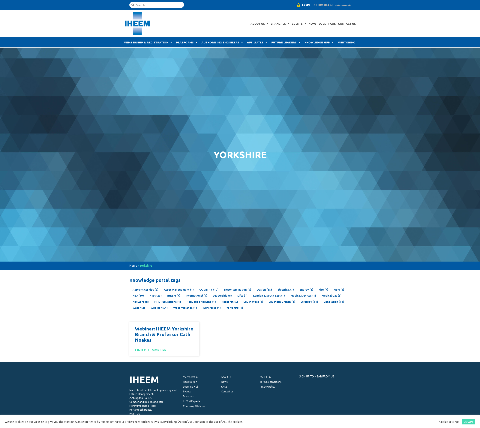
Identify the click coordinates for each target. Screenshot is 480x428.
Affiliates (255, 42)
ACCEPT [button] (468, 421)
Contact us (347, 23)
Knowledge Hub (317, 42)
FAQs (332, 23)
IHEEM (144, 379)
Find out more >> (150, 350)
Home (133, 265)
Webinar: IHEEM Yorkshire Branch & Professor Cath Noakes (164, 334)
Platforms (185, 42)
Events (297, 23)
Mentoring (347, 42)
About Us (257, 23)
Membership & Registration (146, 42)
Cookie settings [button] (449, 421)
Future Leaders (284, 42)
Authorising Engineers (220, 42)
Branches (278, 23)
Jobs (322, 23)
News (312, 23)
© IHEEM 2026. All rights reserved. (332, 4)
